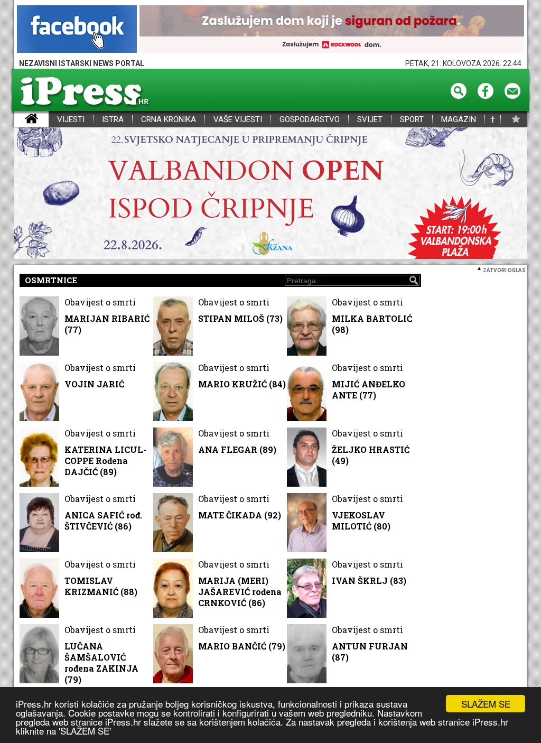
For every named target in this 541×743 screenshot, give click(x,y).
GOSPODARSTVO (309, 119)
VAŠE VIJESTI (237, 119)
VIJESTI (71, 119)
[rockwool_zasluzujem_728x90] (331, 29)
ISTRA (113, 119)
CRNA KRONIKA (168, 119)
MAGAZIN (458, 119)
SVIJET (370, 119)
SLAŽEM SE (485, 703)
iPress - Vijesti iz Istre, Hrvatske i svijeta (20, 119)
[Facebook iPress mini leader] (77, 29)
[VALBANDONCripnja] (270, 194)
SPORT (412, 119)
